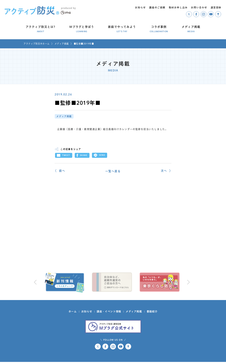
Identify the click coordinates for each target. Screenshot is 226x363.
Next (188, 282)
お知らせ (86, 311)
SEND (102, 155)
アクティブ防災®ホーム (37, 43)
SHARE (83, 155)
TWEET (66, 155)
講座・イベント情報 (109, 311)
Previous (35, 282)
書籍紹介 (152, 311)
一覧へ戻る (113, 171)
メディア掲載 (62, 43)
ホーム (73, 311)
